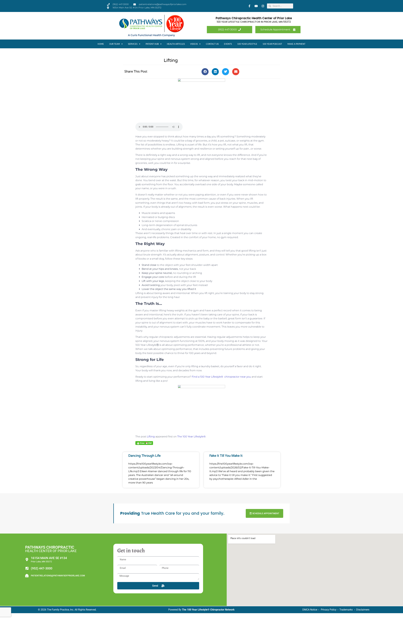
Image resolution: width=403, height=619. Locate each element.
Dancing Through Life (144, 456)
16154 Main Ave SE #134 (49, 558)
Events (228, 44)
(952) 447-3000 (41, 568)
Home (101, 44)
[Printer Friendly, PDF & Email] (144, 442)
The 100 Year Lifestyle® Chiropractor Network (208, 609)
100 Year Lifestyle (247, 44)
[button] (205, 71)
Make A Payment (296, 44)
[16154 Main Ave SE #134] (26, 559)
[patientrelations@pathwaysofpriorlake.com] (26, 575)
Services (132, 44)
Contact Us (212, 44)
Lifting (151, 436)
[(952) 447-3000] (26, 568)
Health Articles (176, 44)
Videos (194, 44)
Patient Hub (152, 44)
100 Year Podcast (272, 44)
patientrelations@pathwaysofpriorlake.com (58, 575)
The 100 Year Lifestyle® (191, 436)
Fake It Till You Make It (226, 456)
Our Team (114, 44)
